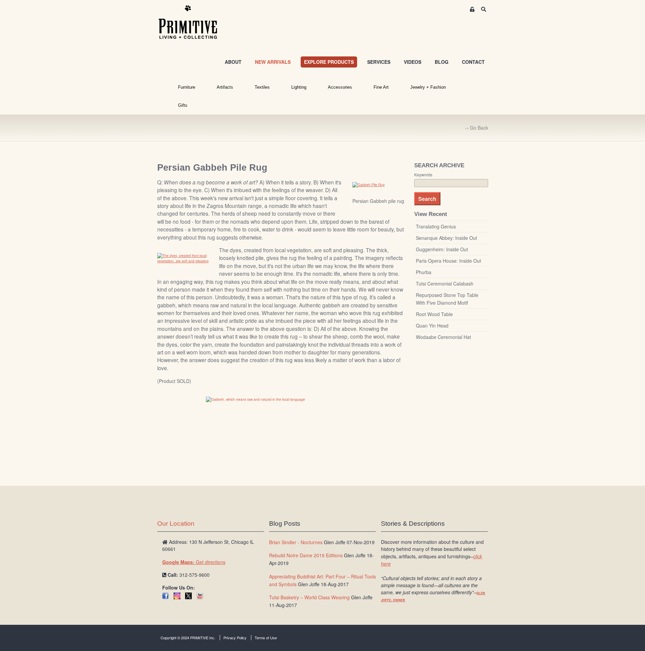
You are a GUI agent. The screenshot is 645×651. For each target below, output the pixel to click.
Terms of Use (266, 637)
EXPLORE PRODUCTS (329, 61)
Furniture (186, 87)
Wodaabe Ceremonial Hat (443, 337)
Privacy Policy (235, 637)
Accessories (340, 87)
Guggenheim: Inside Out (442, 249)
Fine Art (381, 87)
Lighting (298, 87)
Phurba (423, 272)
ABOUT (233, 61)
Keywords (423, 174)
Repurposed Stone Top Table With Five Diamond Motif (447, 299)
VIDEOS (412, 61)
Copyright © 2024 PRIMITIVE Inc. (188, 637)
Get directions (193, 562)
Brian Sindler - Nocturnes (295, 542)
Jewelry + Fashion (428, 87)
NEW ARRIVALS (273, 61)
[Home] (192, 22)
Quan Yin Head (432, 325)
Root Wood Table (434, 314)
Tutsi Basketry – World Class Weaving (309, 597)
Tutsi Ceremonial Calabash (444, 283)
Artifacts (225, 87)
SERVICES (378, 61)
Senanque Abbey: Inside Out (446, 237)
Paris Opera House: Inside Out (448, 260)
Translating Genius (436, 226)
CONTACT (473, 61)
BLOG (441, 61)
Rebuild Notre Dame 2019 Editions (306, 555)
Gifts (182, 105)
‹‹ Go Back (476, 127)
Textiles (262, 87)
